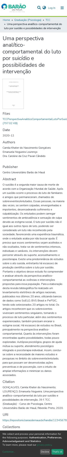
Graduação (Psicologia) (27, 20)
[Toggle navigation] (62, 7)
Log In (52, 8)
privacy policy (44, 444)
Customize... (8, 451)
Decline (45, 451)
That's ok (57, 451)
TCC (48, 20)
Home (6, 20)
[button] (44, 8)
